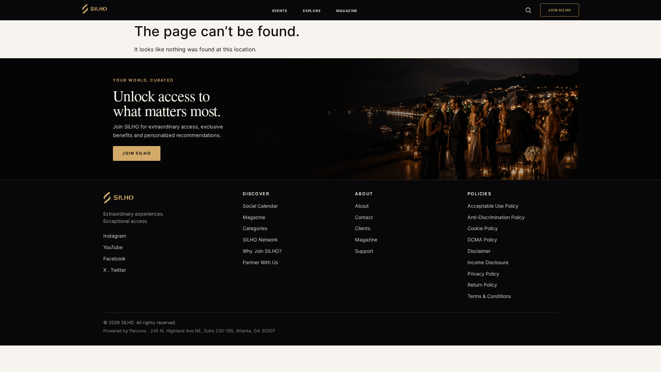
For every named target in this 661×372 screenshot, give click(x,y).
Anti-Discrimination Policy (496, 217)
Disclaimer (479, 251)
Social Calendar (260, 206)
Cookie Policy (483, 228)
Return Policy (482, 285)
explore (312, 11)
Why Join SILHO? (262, 251)
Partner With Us (260, 262)
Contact (364, 217)
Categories (255, 228)
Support (364, 251)
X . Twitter (114, 270)
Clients (362, 228)
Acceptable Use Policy (493, 206)
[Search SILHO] (528, 10)
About (362, 206)
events (279, 11)
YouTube (113, 247)
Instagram (114, 236)
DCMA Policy (482, 239)
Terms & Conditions (489, 296)
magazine (346, 11)
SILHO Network (260, 239)
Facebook (114, 258)
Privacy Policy (483, 274)
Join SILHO (559, 10)
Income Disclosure (488, 262)
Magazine (254, 217)
